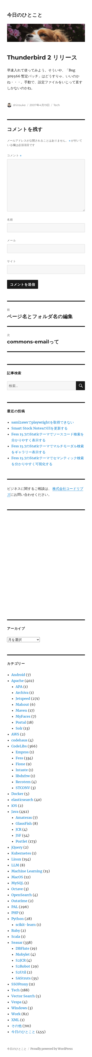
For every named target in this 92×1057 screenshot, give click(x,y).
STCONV (23, 788)
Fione (20, 764)
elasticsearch (22, 800)
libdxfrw (23, 776)
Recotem (23, 782)
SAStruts (23, 978)
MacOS (17, 877)
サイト (11, 261)
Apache (17, 681)
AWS (15, 734)
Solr (19, 728)
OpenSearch (21, 895)
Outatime (19, 901)
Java (14, 811)
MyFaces (23, 716)
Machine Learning (26, 871)
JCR (18, 829)
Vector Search (23, 996)
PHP (14, 913)
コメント (14, 155)
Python (17, 919)
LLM (15, 865)
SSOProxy (19, 984)
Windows (19, 1008)
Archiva (22, 692)
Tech (56, 105)
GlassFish (24, 823)
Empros (22, 752)
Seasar (16, 942)
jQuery (16, 847)
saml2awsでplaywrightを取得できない (42, 422)
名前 (10, 219)
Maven (21, 710)
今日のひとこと (25, 15)
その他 (16, 1026)
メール (11, 240)
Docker (17, 794)
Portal (21, 722)
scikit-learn (26, 924)
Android (18, 675)
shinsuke (19, 105)
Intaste (22, 770)
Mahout (22, 704)
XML (15, 1020)
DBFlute (22, 948)
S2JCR (21, 960)
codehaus (19, 740)
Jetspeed (23, 698)
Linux (16, 859)
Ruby (15, 930)
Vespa (16, 1002)
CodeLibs (19, 746)
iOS (14, 805)
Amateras (24, 817)
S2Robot (23, 966)
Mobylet (23, 954)
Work (16, 1014)
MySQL (17, 883)
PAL (14, 907)
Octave (17, 889)
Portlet (21, 841)
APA (19, 686)
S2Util (21, 972)
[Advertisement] (46, 562)
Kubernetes (21, 853)
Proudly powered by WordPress (51, 1049)
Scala (15, 936)
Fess (19, 758)
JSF (18, 835)
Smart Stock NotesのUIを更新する (39, 428)
